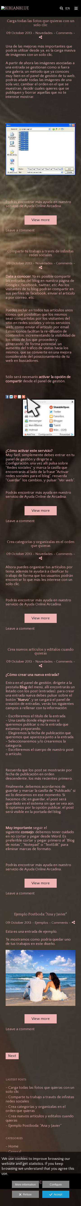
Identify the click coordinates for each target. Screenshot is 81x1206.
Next (12, 1056)
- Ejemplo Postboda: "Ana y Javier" (34, 1126)
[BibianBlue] (15, 8)
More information (25, 1184)
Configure (56, 1184)
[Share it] (40, 37)
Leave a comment (20, 230)
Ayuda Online (35, 497)
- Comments (63, 33)
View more (41, 220)
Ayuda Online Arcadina (42, 206)
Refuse (27, 1194)
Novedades (44, 33)
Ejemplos (41, 923)
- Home (12, 1146)
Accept (57, 1194)
